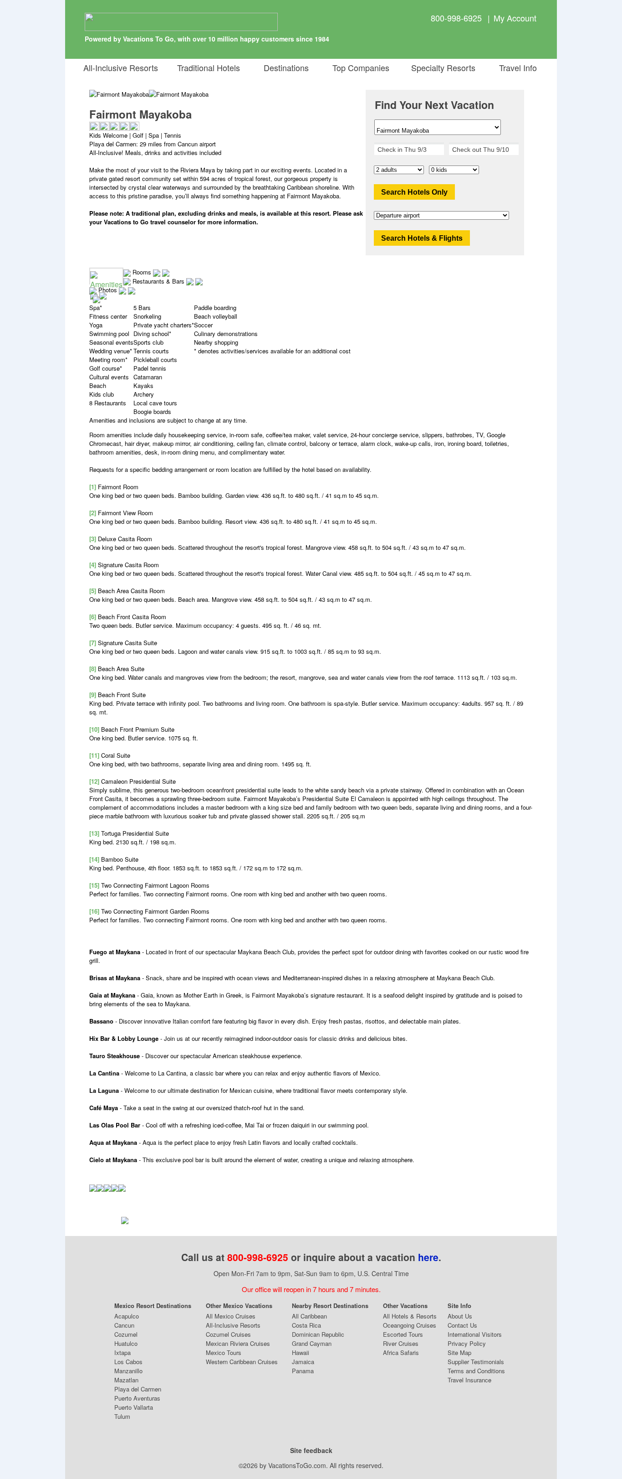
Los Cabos (128, 1361)
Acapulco (126, 1316)
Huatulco (126, 1343)
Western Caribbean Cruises (242, 1361)
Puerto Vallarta (133, 1407)
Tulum (122, 1416)
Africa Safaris (401, 1352)
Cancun (124, 1325)
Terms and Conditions (476, 1370)
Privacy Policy (467, 1343)
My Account (515, 18)
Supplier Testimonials (476, 1361)
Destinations (284, 67)
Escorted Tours (403, 1334)
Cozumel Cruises (228, 1334)
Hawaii (300, 1352)
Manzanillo (128, 1370)
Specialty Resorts (441, 67)
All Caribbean (309, 1316)
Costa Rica (306, 1325)
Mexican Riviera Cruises (238, 1343)
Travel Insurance (469, 1380)
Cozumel (126, 1334)
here (428, 1257)
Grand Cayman (311, 1343)
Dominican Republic (318, 1334)
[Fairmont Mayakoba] (179, 94)
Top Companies (358, 67)
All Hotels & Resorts (410, 1316)
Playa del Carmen (137, 1389)
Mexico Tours (223, 1352)
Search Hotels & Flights (422, 238)
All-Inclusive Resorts (120, 67)
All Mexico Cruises (230, 1316)
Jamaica (303, 1361)
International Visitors (475, 1334)
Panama (303, 1370)
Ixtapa (122, 1352)
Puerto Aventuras (137, 1398)
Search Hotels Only (414, 192)
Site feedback (311, 1450)
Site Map (459, 1352)
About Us (460, 1316)
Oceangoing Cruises (409, 1325)
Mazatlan (126, 1380)
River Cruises (400, 1343)
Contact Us (462, 1325)
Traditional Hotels (208, 67)
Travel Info (516, 67)
